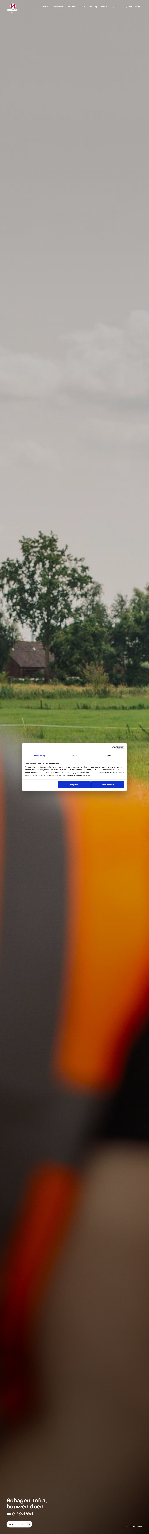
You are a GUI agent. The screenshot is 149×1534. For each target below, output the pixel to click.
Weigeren (74, 785)
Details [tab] (74, 755)
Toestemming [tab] (39, 756)
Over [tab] (109, 755)
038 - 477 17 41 (135, 7)
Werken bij (92, 7)
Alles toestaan (108, 785)
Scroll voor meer (135, 1526)
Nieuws (82, 7)
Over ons (45, 7)
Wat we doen (58, 7)
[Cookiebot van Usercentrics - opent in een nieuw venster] (114, 747)
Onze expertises (16, 1524)
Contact (103, 7)
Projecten (71, 7)
